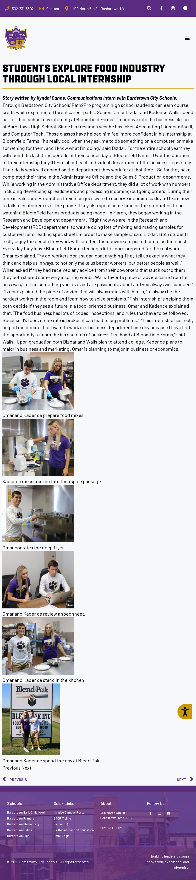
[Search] (149, 8)
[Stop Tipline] (185, 8)
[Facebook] (161, 8)
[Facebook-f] (150, 813)
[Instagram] (173, 8)
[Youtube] (168, 813)
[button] (187, 38)
